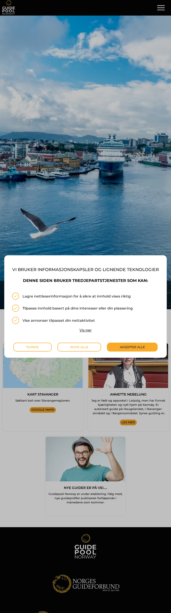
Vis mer (85, 330)
